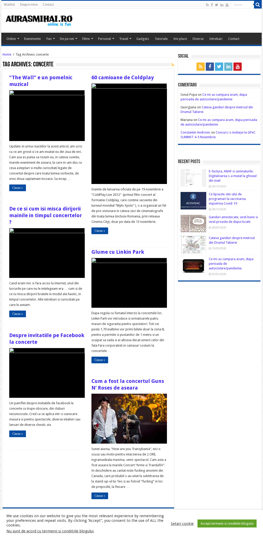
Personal (104, 39)
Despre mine (28, 4)
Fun (49, 39)
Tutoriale (161, 39)
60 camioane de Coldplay (122, 77)
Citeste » (17, 188)
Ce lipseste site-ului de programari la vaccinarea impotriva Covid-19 (227, 198)
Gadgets (142, 39)
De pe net (67, 39)
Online (11, 39)
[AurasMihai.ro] (39, 20)
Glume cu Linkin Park (117, 252)
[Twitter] (216, 5)
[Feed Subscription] (172, 65)
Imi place (180, 39)
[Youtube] (227, 5)
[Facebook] (211, 5)
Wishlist (9, 4)
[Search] (258, 4)
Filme (86, 39)
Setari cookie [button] (182, 523)
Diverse (198, 39)
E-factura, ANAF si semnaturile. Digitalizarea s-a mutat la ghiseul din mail (233, 175)
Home (7, 54)
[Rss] (207, 5)
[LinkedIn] (222, 5)
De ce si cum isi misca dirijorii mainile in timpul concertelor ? (45, 215)
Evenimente (32, 39)
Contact (48, 4)
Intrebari (215, 39)
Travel (123, 39)
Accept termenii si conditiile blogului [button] (227, 523)
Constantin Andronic (195, 132)
